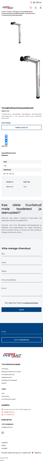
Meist (4, 445)
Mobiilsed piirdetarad (9, 380)
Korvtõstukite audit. (9, 399)
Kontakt (4, 448)
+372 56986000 (9, 415)
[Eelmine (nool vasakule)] (1, 460)
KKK (3, 393)
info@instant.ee (9, 412)
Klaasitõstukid (7, 377)
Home (3, 11)
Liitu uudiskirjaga (21, 340)
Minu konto (35, 7)
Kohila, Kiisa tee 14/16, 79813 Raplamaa (17, 409)
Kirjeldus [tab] (5, 155)
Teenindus (5, 396)
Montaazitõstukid (8, 374)
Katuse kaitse (30, 13)
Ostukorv (30, 7)
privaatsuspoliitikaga (30, 303)
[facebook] (3, 433)
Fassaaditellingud (26, 11)
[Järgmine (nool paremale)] (3, 460)
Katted (4, 383)
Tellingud (16, 11)
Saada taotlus (21, 127)
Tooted (9, 11)
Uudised (4, 442)
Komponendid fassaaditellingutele (13, 13)
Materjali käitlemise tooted (11, 372)
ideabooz (37, 453)
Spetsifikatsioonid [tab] (9, 153)
